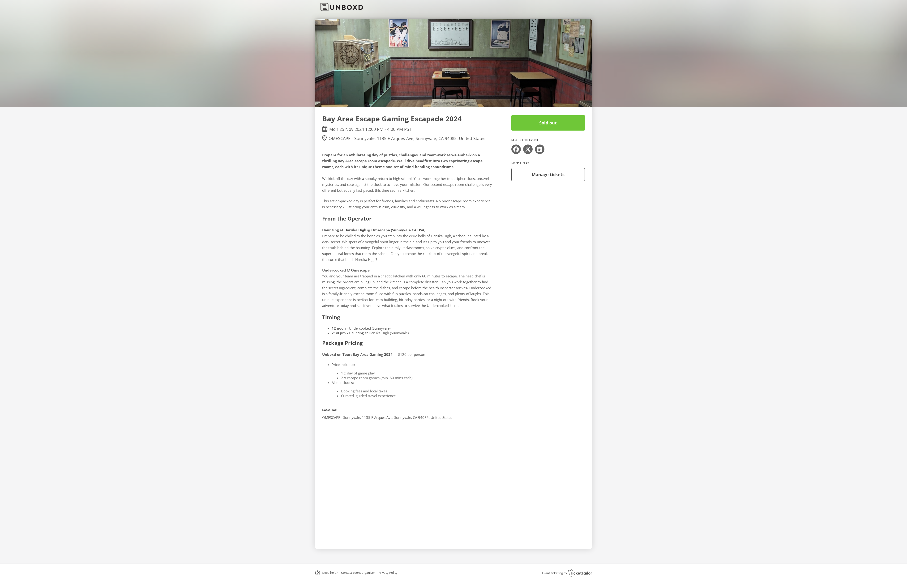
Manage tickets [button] (548, 174)
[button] (358, 572)
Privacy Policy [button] (388, 572)
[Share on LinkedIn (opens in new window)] (539, 149)
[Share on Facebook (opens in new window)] (516, 149)
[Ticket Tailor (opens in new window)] (580, 573)
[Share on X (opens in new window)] (528, 149)
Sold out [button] (548, 123)
